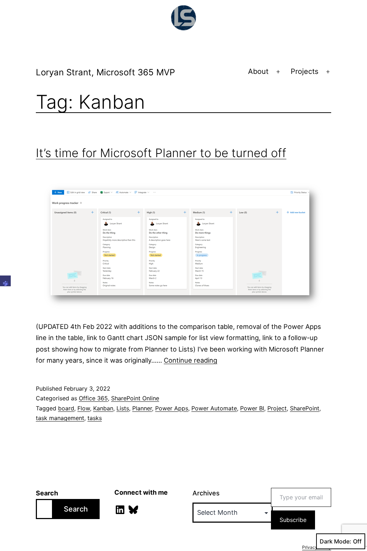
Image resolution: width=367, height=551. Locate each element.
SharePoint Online (135, 398)
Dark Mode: (335, 541)
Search (47, 493)
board (66, 408)
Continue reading (190, 360)
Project (277, 408)
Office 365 (93, 398)
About (258, 71)
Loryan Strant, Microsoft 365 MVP (105, 72)
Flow (83, 408)
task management (60, 418)
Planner (142, 408)
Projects (304, 71)
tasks (94, 418)
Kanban (103, 408)
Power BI (252, 408)
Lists (122, 408)
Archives (206, 493)
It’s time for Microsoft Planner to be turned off (161, 153)
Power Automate (214, 408)
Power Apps (171, 408)
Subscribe (293, 519)
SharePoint (304, 408)
